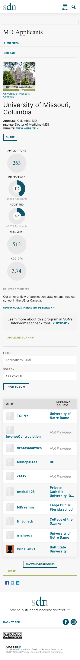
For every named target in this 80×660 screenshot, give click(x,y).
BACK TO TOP (11, 622)
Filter (7, 352)
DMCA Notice (13, 652)
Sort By (8, 369)
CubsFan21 (25, 549)
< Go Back (10, 53)
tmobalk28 (25, 492)
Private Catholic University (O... (62, 492)
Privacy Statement (31, 652)
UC (52, 462)
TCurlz (22, 416)
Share (10, 137)
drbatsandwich (29, 448)
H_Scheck (24, 521)
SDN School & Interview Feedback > (29, 307)
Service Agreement (52, 652)
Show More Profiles (40, 564)
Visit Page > (61, 323)
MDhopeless (26, 462)
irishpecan (25, 535)
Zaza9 (21, 476)
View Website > (27, 128)
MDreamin (25, 507)
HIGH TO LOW (16, 386)
